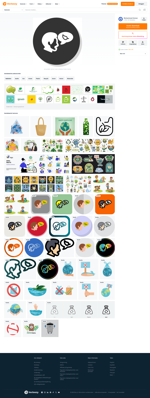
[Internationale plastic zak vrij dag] (31, 328)
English (112, 362)
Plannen (103, 4)
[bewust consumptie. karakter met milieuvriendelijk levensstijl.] (12, 145)
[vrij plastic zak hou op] (13, 290)
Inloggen (141, 4)
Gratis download (133, 26)
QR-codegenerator (39, 384)
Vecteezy (36, 365)
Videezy (36, 367)
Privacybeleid (111, 392)
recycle (46, 78)
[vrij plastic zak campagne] (35, 309)
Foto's (31, 4)
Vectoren (22, 4)
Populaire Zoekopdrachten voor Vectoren (69, 370)
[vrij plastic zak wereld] (107, 269)
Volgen (144, 20)
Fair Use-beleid (120, 392)
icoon (54, 78)
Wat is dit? (130, 49)
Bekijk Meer (105, 99)
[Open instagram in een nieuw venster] (45, 392)
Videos (40, 4)
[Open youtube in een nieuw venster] (59, 392)
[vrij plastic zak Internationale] (107, 290)
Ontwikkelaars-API (39, 375)
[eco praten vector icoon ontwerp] (41, 204)
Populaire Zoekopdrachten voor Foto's (69, 374)
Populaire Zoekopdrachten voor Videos (69, 378)
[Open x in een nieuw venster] (56, 392)
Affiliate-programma (66, 367)
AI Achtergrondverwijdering (42, 381)
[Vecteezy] (10, 4)
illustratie (70, 78)
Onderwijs (37, 372)
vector (61, 78)
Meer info (122, 53)
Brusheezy (37, 362)
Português (113, 367)
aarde (17, 78)
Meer (56, 4)
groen (30, 78)
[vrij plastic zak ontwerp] (37, 290)
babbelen (8, 78)
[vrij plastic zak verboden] (64, 290)
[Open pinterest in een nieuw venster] (50, 392)
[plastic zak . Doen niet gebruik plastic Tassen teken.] (12, 328)
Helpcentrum (92, 362)
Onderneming (38, 370)
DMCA (62, 365)
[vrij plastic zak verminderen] (15, 309)
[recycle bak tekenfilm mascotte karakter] (49, 328)
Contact (90, 365)
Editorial (48, 4)
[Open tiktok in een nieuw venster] (53, 392)
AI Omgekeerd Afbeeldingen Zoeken (42, 378)
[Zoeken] (140, 10)
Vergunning (63, 362)
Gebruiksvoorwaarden (101, 392)
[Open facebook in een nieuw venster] (42, 392)
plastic (38, 78)
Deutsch (112, 370)
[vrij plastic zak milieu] (88, 269)
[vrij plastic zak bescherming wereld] (68, 269)
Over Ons (90, 367)
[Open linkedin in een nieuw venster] (47, 392)
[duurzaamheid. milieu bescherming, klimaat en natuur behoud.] (30, 145)
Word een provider (91, 370)
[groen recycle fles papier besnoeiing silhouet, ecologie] (86, 126)
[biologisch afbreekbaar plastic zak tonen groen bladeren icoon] (104, 126)
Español (112, 365)
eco (24, 78)
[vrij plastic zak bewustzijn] (88, 290)
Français (112, 372)
